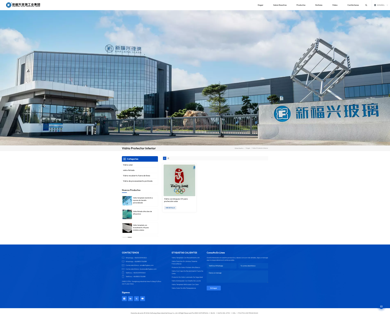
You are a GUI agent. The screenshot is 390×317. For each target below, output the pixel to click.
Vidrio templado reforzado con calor (185, 284)
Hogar (260, 5)
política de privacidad (248, 313)
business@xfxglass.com (148, 269)
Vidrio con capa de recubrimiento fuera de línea (187, 272)
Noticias (318, 5)
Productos (301, 5)
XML (234, 313)
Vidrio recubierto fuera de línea (136, 175)
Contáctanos (353, 5)
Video (334, 5)
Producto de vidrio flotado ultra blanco (186, 267)
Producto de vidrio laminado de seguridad (187, 277)
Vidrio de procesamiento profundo (138, 181)
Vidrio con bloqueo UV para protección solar (176, 200)
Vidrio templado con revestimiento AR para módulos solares (141, 227)
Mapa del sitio (223, 313)
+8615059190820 (140, 258)
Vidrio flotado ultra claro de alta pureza (142, 212)
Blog (213, 313)
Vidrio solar (128, 165)
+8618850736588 (140, 261)
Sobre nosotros (280, 5)
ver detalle (170, 208)
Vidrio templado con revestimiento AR (185, 258)
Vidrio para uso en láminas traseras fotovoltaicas (184, 262)
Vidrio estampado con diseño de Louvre (186, 281)
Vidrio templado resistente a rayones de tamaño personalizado (143, 200)
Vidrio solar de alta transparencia (184, 288)
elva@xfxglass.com (147, 265)
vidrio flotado (129, 170)
